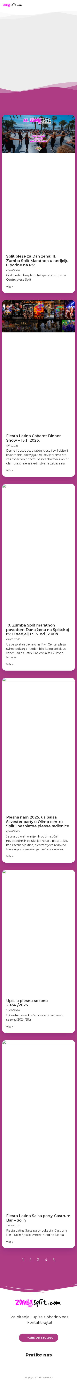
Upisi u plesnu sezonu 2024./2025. (27, 1003)
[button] (30, 5)
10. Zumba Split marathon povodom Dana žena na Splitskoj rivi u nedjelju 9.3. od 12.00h (37, 629)
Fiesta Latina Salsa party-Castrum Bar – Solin (38, 1218)
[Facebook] (44, 5)
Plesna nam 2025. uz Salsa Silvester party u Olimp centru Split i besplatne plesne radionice (37, 821)
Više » (9, 286)
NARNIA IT (48, 1377)
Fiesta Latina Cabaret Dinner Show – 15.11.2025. (33, 438)
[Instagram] (61, 5)
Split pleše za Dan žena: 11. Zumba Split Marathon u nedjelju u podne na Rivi (37, 260)
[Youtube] (53, 5)
